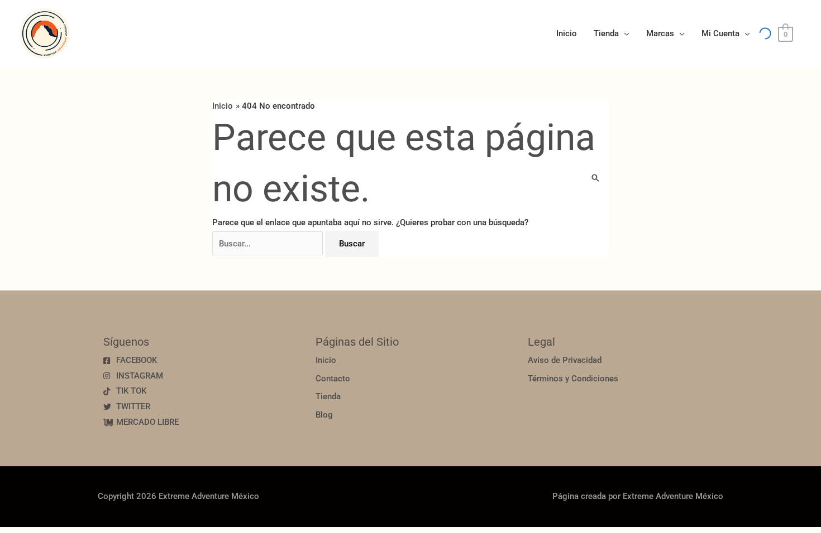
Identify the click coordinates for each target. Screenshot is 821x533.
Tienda (606, 33)
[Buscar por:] (268, 244)
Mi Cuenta (720, 33)
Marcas (660, 33)
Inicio (566, 33)
